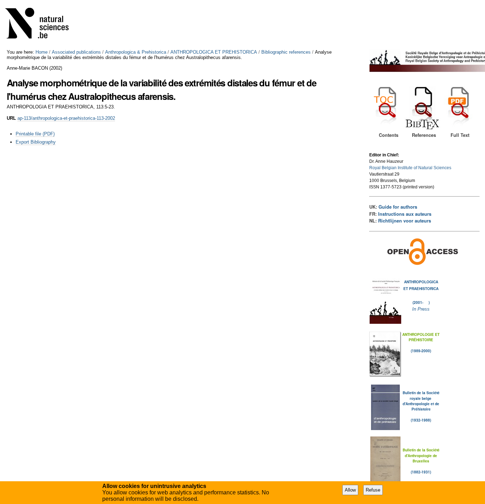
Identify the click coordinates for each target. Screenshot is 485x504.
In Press (421, 309)
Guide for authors (397, 207)
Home (42, 52)
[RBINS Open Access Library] (41, 25)
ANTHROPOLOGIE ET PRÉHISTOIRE (421, 337)
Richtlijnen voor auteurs (404, 221)
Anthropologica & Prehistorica (135, 52)
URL (11, 118)
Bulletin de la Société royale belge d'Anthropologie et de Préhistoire (421, 401)
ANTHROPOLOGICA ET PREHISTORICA (213, 52)
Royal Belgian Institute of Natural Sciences (410, 167)
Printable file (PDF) (35, 133)
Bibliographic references (286, 52)
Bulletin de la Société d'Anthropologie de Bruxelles (421, 455)
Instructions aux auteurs (404, 214)
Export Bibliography (36, 142)
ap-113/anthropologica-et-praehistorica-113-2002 (66, 118)
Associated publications (76, 52)
